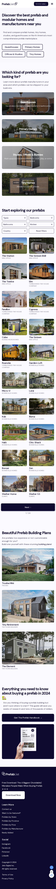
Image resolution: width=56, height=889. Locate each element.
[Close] (51, 412)
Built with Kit (28, 474)
